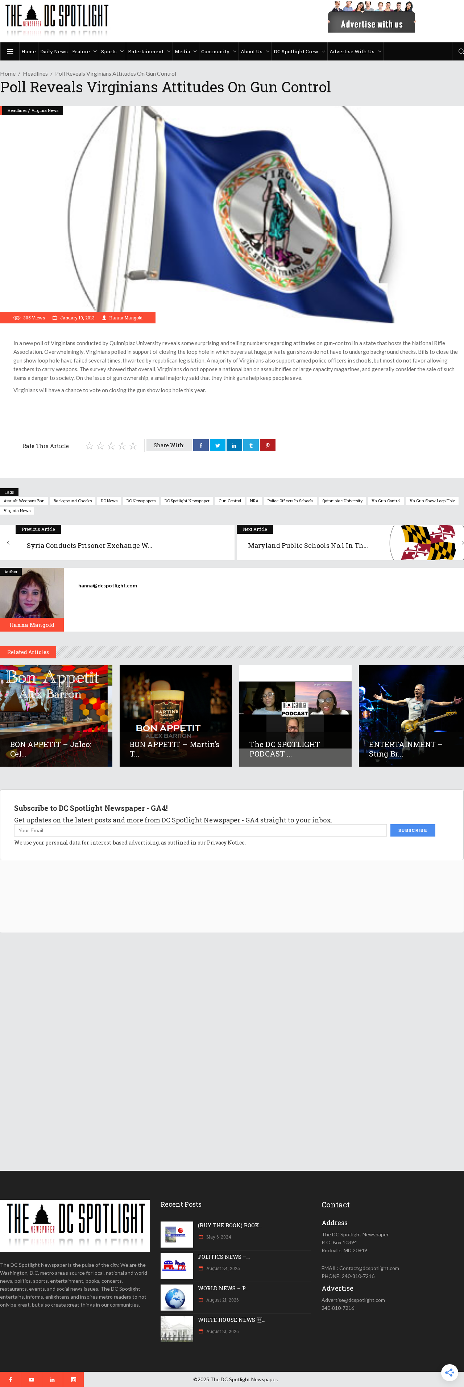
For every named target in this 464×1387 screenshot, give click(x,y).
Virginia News (45, 110)
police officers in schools (290, 500)
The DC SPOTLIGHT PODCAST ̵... (284, 749)
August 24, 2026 (222, 1268)
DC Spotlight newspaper (187, 500)
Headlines (35, 73)
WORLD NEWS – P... (223, 1288)
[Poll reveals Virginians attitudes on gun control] (32, 600)
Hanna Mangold (125, 317)
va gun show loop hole (432, 500)
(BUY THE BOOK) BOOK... (230, 1225)
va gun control (386, 500)
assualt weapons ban (24, 500)
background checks (73, 500)
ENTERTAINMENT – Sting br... (406, 749)
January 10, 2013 (77, 317)
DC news (109, 500)
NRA (254, 500)
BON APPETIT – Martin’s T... (174, 749)
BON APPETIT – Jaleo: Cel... (50, 749)
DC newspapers (141, 500)
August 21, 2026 (222, 1300)
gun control (230, 500)
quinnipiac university (342, 500)
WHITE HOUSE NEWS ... (231, 1319)
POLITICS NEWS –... (224, 1256)
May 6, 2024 (218, 1237)
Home (8, 73)
